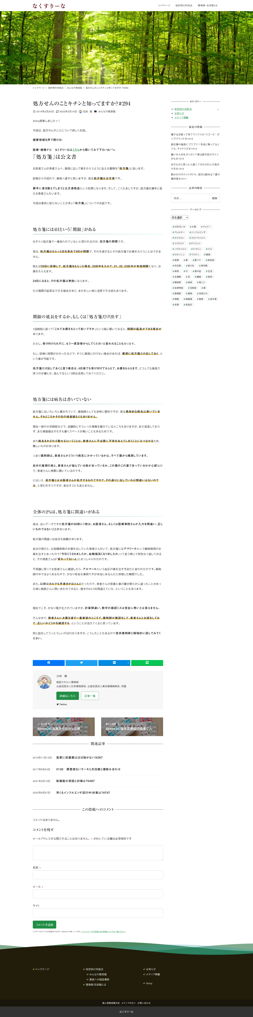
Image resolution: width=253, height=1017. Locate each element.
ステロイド (179, 243)
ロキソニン (180, 254)
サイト (36, 905)
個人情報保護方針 (111, 1002)
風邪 (201, 298)
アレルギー (180, 232)
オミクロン (179, 237)
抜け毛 (191, 265)
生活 (210, 271)
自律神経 (179, 287)
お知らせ (179, 113)
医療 (177, 259)
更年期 (204, 265)
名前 (37, 867)
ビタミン (197, 248)
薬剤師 (178, 293)
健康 (208, 254)
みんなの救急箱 (107, 111)
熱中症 (198, 271)
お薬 (194, 226)
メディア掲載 (181, 117)
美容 (190, 282)
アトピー (207, 226)
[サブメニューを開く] (218, 109)
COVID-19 (180, 226)
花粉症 (193, 287)
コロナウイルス (198, 237)
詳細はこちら (68, 696)
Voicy (149, 983)
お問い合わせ (144, 1002)
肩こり (202, 282)
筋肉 (210, 276)
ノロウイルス (180, 248)
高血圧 (189, 304)
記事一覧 (90, 696)
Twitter (63, 704)
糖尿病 (178, 282)
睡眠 (199, 276)
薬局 (190, 293)
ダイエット (195, 243)
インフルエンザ (198, 232)
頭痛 (177, 298)
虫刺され (203, 293)
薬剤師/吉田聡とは (96, 984)
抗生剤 (178, 265)
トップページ (42, 969)
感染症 (211, 259)
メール (38, 886)
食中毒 (213, 298)
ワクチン (195, 254)
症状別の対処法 (183, 109)
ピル (210, 248)
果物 (177, 271)
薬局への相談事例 (99, 979)
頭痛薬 (189, 298)
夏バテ (198, 259)
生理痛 (178, 276)
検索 (214, 198)
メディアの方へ (128, 1002)
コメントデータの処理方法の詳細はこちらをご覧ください (103, 931)
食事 (177, 304)
